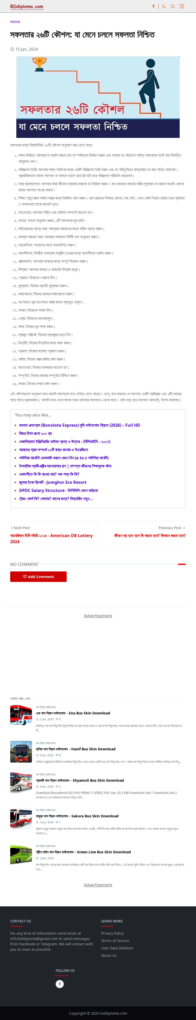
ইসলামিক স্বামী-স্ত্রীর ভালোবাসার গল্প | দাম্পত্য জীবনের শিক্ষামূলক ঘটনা (65, 466)
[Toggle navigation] (181, 6)
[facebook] (153, 6)
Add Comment (41, 576)
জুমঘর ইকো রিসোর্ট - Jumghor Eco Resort (53, 482)
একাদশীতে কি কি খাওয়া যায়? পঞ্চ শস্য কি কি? (49, 474)
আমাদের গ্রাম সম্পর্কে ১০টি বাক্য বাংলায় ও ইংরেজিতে (53, 449)
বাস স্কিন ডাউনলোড (45, 707)
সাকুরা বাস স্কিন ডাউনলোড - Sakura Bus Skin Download (77, 816)
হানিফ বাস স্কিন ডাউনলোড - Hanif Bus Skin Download (76, 749)
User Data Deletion (117, 948)
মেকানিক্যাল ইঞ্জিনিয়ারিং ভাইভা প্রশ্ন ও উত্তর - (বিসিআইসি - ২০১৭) (64, 441)
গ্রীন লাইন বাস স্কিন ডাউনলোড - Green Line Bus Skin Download (83, 851)
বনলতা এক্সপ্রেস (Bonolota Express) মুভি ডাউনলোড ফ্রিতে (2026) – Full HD (79, 425)
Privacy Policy (112, 933)
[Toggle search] (172, 6)
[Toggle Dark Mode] (164, 6)
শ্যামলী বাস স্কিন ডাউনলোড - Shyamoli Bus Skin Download (80, 780)
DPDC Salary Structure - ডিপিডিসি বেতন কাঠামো (58, 490)
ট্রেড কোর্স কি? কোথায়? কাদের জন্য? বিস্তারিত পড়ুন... (56, 498)
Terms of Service (115, 940)
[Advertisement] (48, 651)
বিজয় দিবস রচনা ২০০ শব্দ (35, 433)
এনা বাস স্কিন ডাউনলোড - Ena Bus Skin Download (73, 713)
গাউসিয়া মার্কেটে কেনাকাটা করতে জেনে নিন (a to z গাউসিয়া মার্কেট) (63, 458)
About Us (109, 955)
